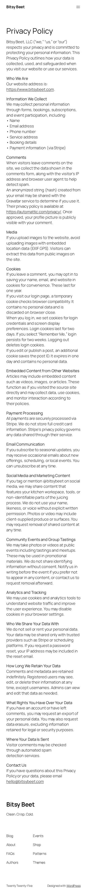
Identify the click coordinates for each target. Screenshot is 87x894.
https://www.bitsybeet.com (30, 89)
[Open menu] (78, 7)
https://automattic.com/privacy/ (33, 211)
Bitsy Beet (15, 7)
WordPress (74, 886)
